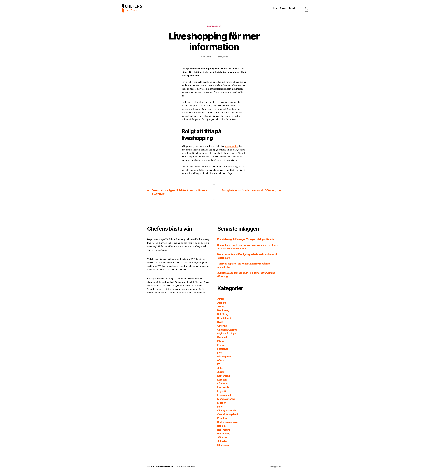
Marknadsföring (226, 399)
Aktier (220, 299)
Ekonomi (222, 337)
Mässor (221, 402)
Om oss (282, 8)
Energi (220, 345)
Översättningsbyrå (227, 414)
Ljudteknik (223, 387)
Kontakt (292, 8)
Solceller (222, 441)
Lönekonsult (224, 395)
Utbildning (223, 445)
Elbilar (220, 341)
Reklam (221, 425)
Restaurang (223, 433)
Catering (222, 325)
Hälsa (220, 360)
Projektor (222, 418)
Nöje (220, 406)
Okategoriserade (227, 410)
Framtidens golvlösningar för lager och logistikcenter (246, 239)
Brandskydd (224, 318)
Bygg (220, 322)
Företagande (214, 26)
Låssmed (222, 383)
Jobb (220, 368)
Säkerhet (222, 437)
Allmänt (221, 302)
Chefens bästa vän (164, 467)
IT (218, 364)
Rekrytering (223, 429)
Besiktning (223, 310)
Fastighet (222, 348)
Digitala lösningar (227, 333)
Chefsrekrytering (227, 329)
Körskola (222, 379)
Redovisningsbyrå (227, 422)
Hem (275, 8)
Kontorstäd (223, 375)
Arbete (221, 306)
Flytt (219, 352)
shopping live (231, 146)
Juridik (221, 372)
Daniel (208, 57)
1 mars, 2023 (222, 57)
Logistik (221, 391)
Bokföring (222, 314)
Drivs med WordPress (185, 467)
